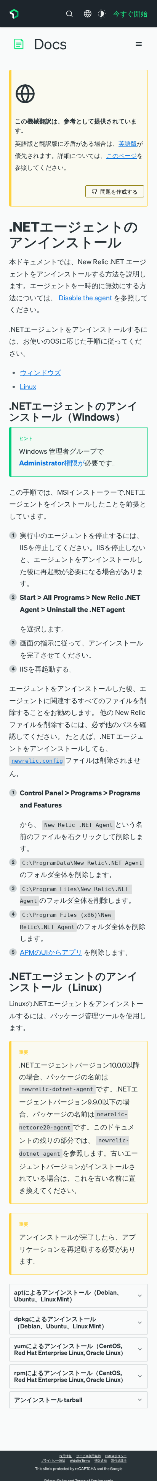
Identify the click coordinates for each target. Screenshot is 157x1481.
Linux (28, 386)
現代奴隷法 (119, 1460)
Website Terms (80, 1460)
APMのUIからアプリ (51, 952)
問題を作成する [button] (119, 191)
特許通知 (101, 1460)
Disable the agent (85, 297)
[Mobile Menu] (139, 44)
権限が (52, 462)
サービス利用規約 (88, 1456)
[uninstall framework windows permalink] (131, 417)
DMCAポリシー (116, 1456)
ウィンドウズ (40, 372)
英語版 (128, 143)
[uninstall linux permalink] (113, 987)
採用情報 (65, 1456)
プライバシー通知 (53, 1460)
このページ (121, 155)
